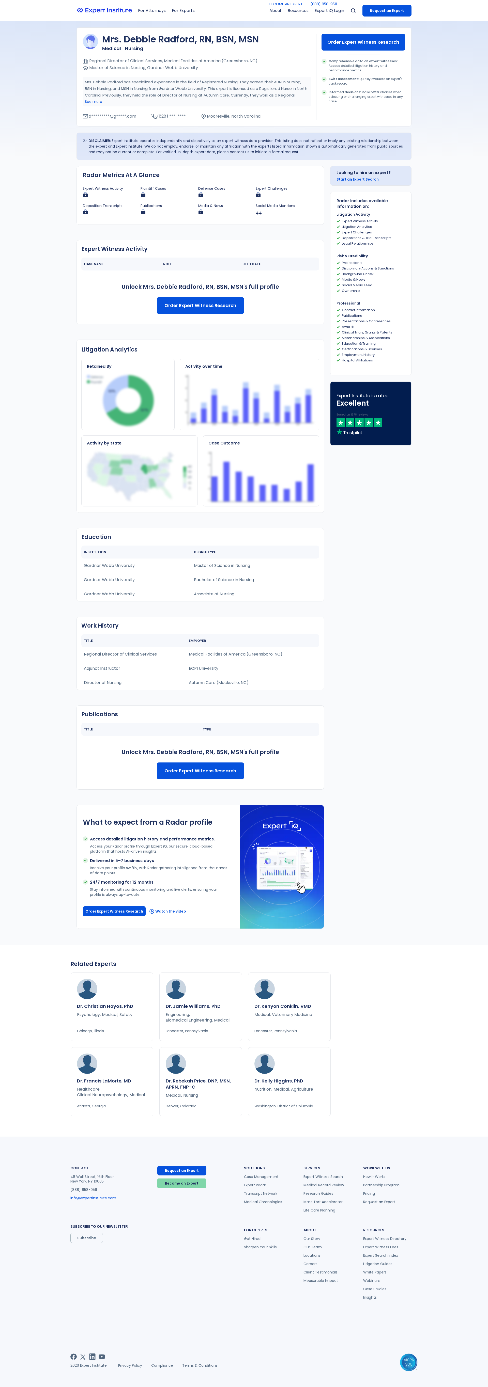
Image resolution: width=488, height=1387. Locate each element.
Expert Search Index (380, 1255)
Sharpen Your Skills (260, 1247)
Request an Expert (387, 10)
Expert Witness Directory (384, 1238)
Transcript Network (260, 1193)
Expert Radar (255, 1185)
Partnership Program (381, 1185)
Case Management (261, 1176)
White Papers (375, 1272)
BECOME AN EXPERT (286, 4)
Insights (370, 1297)
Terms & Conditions (200, 1365)
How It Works (374, 1176)
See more (93, 101)
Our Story (311, 1238)
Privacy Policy (130, 1365)
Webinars (371, 1280)
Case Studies (374, 1289)
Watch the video (170, 911)
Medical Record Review (323, 1185)
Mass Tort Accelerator (323, 1202)
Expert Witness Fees (380, 1247)
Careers (310, 1264)
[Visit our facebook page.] (73, 1356)
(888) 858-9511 (323, 4)
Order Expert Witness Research (363, 42)
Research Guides (318, 1193)
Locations (312, 1255)
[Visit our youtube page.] (102, 1356)
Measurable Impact (320, 1280)
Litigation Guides (377, 1264)
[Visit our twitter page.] (83, 1356)
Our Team (312, 1247)
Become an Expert (182, 1183)
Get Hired (252, 1238)
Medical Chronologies (263, 1202)
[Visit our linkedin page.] (92, 1356)
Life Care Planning (319, 1210)
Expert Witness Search (323, 1176)
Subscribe (86, 1237)
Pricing (369, 1193)
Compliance (162, 1365)
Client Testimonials (320, 1272)
